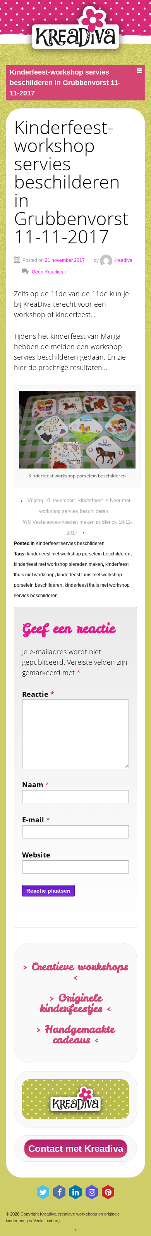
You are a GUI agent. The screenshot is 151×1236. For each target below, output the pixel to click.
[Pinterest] (108, 1192)
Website (36, 854)
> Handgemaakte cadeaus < (75, 1034)
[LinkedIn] (75, 1192)
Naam (32, 784)
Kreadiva (122, 260)
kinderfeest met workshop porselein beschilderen (78, 554)
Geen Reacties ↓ (49, 272)
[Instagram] (92, 1192)
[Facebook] (59, 1192)
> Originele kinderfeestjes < (75, 1003)
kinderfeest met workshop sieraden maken (58, 564)
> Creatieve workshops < (75, 971)
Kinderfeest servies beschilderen (70, 543)
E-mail (33, 819)
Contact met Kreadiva (75, 1148)
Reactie (38, 694)
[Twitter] (43, 1192)
